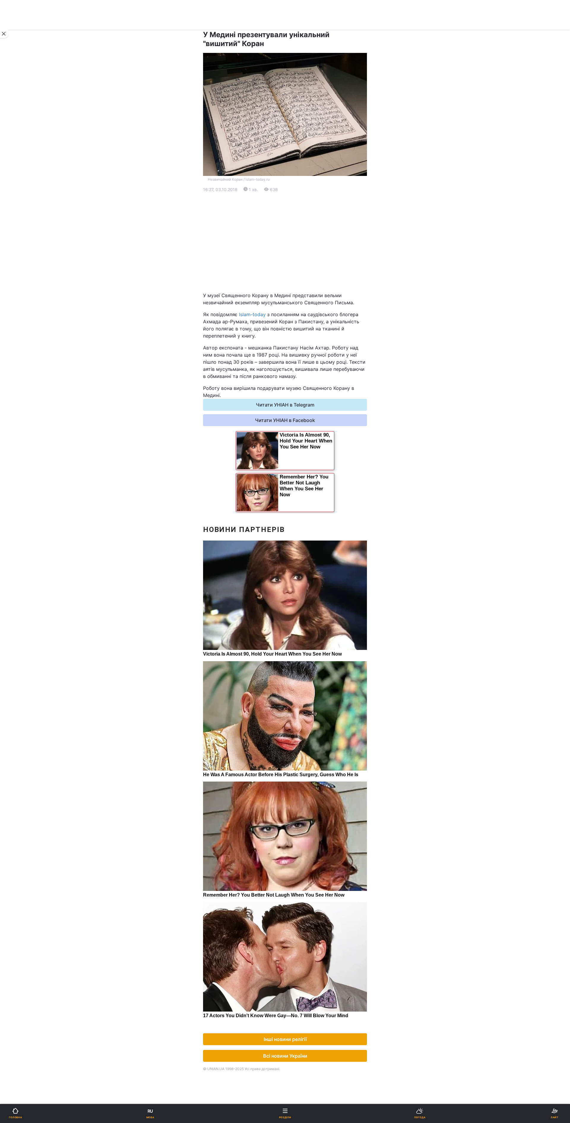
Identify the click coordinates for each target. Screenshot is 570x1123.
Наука (292, 329)
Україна (19, 210)
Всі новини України (285, 1056)
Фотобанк (296, 492)
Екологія (20, 241)
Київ (20, 280)
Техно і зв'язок (27, 344)
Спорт (17, 329)
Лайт (290, 344)
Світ (289, 226)
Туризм (293, 375)
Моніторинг (28, 505)
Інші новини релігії (285, 1039)
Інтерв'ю (20, 422)
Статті (292, 406)
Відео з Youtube (28, 406)
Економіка (22, 226)
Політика (295, 210)
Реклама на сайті (35, 492)
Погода (293, 391)
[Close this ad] (4, 34)
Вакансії (294, 437)
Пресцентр (297, 505)
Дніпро (23, 294)
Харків (292, 294)
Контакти (21, 453)
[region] (285, 242)
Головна (20, 195)
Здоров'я (21, 375)
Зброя (17, 360)
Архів (17, 437)
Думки (292, 422)
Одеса (23, 307)
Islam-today (252, 314)
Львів (291, 280)
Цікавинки (22, 391)
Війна (291, 195)
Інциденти (296, 360)
